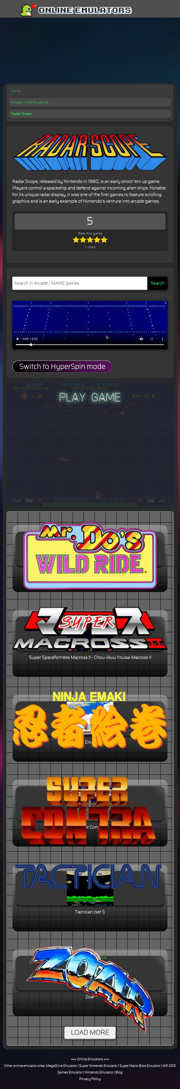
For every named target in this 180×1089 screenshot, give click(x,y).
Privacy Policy (90, 1079)
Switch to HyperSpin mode (62, 366)
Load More (90, 1032)
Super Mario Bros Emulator (140, 1066)
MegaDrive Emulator (61, 1066)
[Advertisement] (90, 50)
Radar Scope (21, 114)
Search (157, 283)
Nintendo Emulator (99, 1072)
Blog (118, 1072)
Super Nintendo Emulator (98, 1066)
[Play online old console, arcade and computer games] (69, 10)
